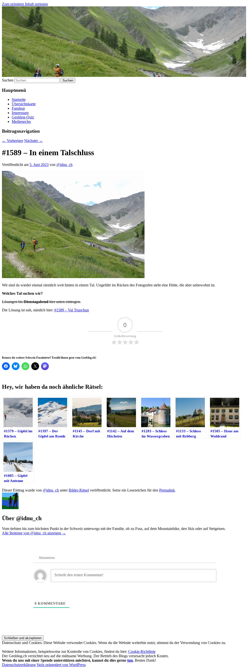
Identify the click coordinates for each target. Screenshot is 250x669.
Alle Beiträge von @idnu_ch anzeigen (34, 533)
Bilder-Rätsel (79, 490)
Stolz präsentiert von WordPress (61, 665)
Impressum (20, 113)
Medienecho (21, 121)
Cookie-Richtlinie (142, 651)
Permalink (167, 490)
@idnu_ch (64, 165)
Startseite (19, 99)
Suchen (7, 80)
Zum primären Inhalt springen (25, 4)
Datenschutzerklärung (19, 665)
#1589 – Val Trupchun (71, 310)
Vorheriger (12, 141)
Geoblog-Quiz (23, 117)
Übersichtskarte (24, 104)
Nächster (33, 141)
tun (130, 660)
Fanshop (18, 108)
